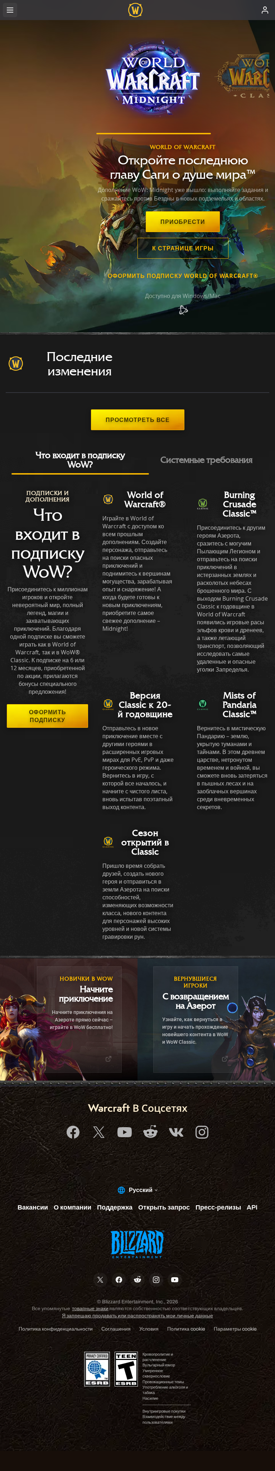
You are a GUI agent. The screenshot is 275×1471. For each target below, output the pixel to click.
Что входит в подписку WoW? (80, 459)
